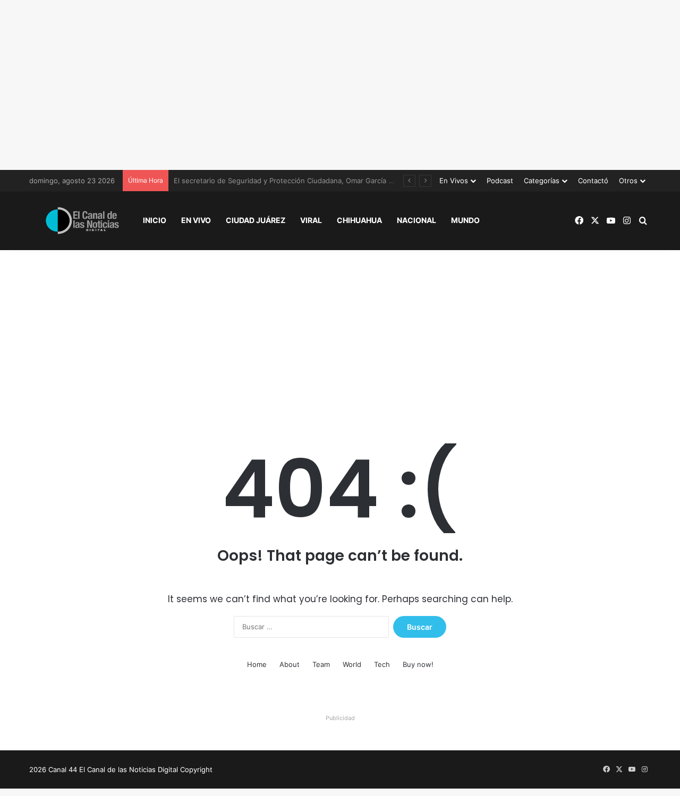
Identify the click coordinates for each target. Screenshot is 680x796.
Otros (628, 180)
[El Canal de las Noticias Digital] (82, 221)
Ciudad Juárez (255, 220)
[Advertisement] (340, 85)
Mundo (465, 220)
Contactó (593, 180)
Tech (382, 664)
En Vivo (196, 220)
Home (257, 664)
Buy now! (418, 664)
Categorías (541, 180)
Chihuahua (359, 220)
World (352, 664)
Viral (311, 220)
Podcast (500, 180)
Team (321, 664)
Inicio (154, 220)
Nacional (416, 220)
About (289, 664)
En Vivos (453, 180)
